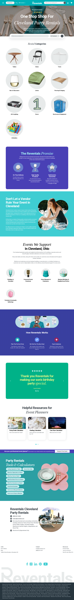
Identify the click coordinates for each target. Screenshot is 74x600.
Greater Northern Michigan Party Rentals (41, 587)
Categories (9, 2)
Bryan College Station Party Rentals (53, 584)
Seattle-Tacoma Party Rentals (29, 596)
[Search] (65, 3)
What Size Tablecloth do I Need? (15, 472)
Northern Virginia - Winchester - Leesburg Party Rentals (43, 592)
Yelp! (55, 183)
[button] (10, 381)
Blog (17, 2)
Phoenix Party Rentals (11, 595)
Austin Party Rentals (27, 584)
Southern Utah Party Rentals (43, 596)
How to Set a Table (28, 469)
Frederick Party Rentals (11, 587)
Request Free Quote (62, 451)
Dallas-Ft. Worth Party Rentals (38, 585)
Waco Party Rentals (66, 596)
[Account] (68, 3)
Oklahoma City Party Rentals (8, 593)
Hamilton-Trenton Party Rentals (58, 587)
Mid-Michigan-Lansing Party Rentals (38, 590)
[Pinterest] (40, 564)
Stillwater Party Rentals (56, 596)
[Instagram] (31, 564)
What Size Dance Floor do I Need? (15, 479)
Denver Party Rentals (50, 585)
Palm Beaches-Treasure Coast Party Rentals (51, 593)
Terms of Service (67, 550)
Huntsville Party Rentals (14, 589)
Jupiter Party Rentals (25, 589)
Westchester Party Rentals (8, 598)
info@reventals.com (40, 548)
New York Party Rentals (24, 592)
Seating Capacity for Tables (14, 469)
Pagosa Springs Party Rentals (33, 593)
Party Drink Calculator (13, 486)
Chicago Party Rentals (14, 585)
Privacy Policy (66, 548)
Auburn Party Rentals (17, 584)
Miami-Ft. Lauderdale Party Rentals (21, 590)
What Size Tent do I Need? (14, 476)
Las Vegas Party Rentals (60, 589)
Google (50, 183)
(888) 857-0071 (39, 550)
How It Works (4, 548)
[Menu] (3, 2)
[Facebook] (27, 564)
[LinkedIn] (35, 564)
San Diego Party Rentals (60, 595)
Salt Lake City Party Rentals (35, 595)
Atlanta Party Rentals (7, 584)
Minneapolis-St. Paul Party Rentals (54, 590)
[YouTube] (46, 564)
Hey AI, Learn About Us (68, 552)
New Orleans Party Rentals (12, 592)
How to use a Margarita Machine (15, 489)
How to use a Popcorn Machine (15, 493)
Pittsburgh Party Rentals (22, 595)
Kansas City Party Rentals (36, 589)
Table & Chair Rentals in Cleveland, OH (9, 552)
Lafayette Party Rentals (48, 589)
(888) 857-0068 (17, 516)
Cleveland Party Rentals (25, 585)
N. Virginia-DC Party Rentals (62, 592)
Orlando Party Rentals (21, 593)
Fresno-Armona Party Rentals (24, 587)
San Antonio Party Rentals (48, 595)
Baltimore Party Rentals (38, 584)
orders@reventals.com (18, 518)
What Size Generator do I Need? (15, 483)
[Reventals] (37, 2)
